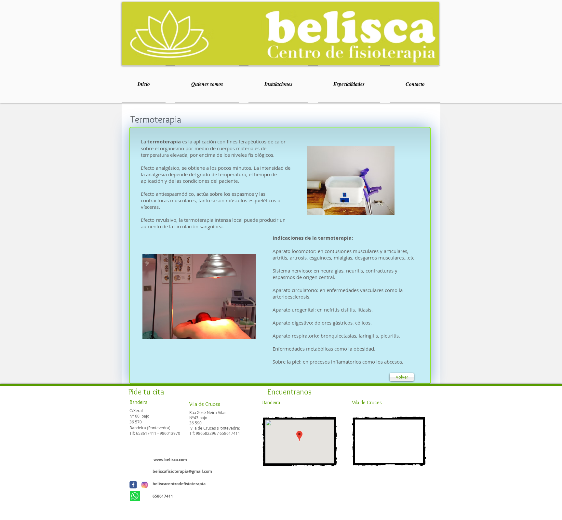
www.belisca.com (170, 459)
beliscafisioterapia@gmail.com (182, 471)
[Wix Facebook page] (133, 484)
